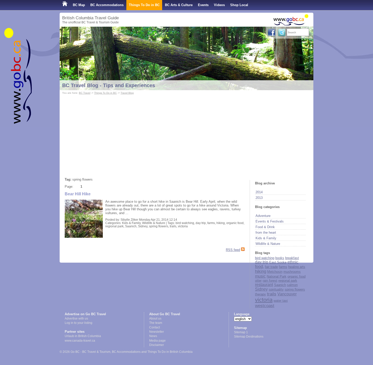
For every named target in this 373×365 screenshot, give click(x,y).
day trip (261, 262)
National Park (276, 276)
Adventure (263, 216)
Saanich (280, 285)
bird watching (264, 258)
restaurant (264, 284)
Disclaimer (156, 344)
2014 (259, 192)
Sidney (261, 289)
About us (155, 318)
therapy (260, 294)
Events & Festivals (270, 221)
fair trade (271, 267)
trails (271, 294)
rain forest (270, 280)
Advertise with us (76, 318)
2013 (259, 198)
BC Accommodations (107, 5)
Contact (154, 327)
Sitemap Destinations (248, 336)
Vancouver (287, 294)
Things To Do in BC (144, 5)
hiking (260, 271)
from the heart (266, 232)
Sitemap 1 (241, 332)
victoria (264, 300)
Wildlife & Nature (268, 244)
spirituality (276, 289)
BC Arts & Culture (179, 5)
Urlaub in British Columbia (83, 336)
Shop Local (239, 5)
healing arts (296, 267)
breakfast (292, 258)
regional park (287, 280)
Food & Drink (265, 227)
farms (283, 267)
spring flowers (295, 289)
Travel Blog (127, 92)
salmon (292, 285)
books (279, 258)
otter (258, 280)
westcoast (264, 305)
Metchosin (274, 272)
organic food (296, 276)
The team (155, 322)
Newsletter (156, 331)
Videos (219, 5)
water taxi (281, 301)
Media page (157, 340)
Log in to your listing (78, 322)
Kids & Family (266, 238)
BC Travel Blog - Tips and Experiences (108, 85)
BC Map (79, 5)
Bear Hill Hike (78, 194)
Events (203, 5)
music (260, 276)
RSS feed (233, 250)
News (153, 336)
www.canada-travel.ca (80, 340)
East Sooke (277, 262)
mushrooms (292, 272)
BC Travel (84, 92)
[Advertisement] (186, 133)
